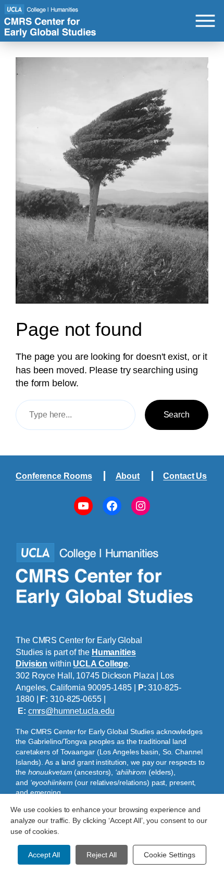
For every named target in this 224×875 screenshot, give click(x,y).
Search (177, 414)
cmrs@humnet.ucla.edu (71, 710)
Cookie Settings (169, 855)
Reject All (101, 855)
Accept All (44, 855)
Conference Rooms (54, 475)
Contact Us (185, 475)
